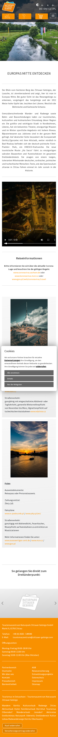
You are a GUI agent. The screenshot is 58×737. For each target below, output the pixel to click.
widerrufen (41, 366)
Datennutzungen (12, 360)
